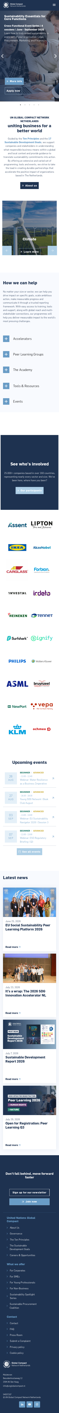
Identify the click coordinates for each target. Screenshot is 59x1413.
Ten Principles (31, 138)
